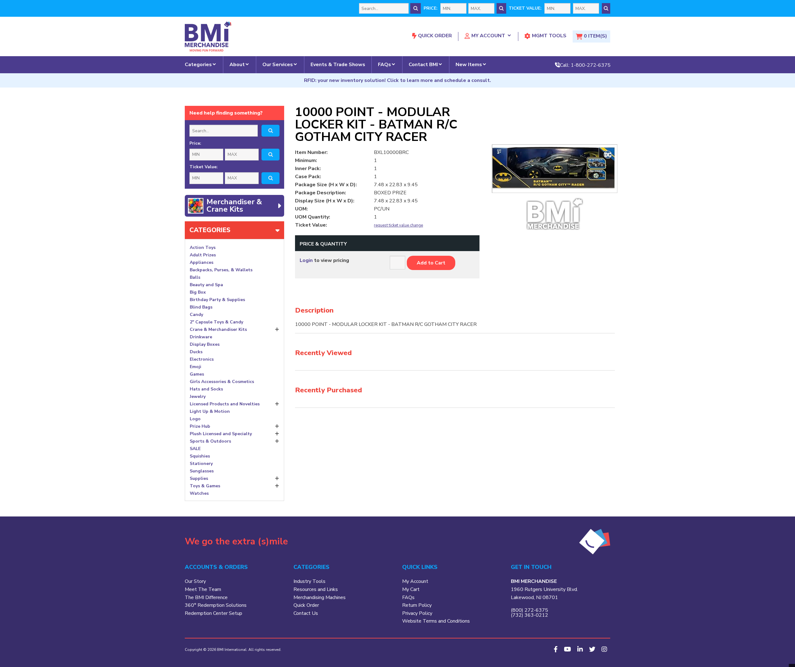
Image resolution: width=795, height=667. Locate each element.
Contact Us (305, 613)
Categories (198, 64)
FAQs (384, 64)
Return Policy (417, 605)
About (237, 64)
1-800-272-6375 (591, 64)
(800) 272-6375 (529, 610)
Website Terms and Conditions (436, 621)
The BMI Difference (206, 597)
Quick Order (435, 35)
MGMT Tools (549, 35)
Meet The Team (203, 589)
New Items (469, 64)
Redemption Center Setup (213, 613)
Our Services (277, 64)
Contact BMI (423, 64)
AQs (410, 597)
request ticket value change (398, 225)
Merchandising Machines (319, 597)
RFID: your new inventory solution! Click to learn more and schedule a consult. (397, 80)
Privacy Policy (417, 613)
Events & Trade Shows (338, 64)
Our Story (195, 581)
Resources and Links (315, 589)
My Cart (411, 589)
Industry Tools (309, 581)
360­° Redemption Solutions (216, 605)
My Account (488, 35)
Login (306, 260)
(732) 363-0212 (529, 615)
